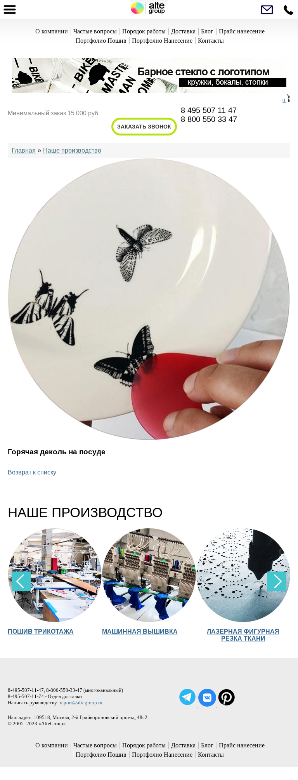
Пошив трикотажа (41, 631)
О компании (51, 31)
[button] (276, 581)
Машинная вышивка (140, 631)
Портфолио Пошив (101, 40)
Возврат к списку (32, 472)
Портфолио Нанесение (162, 40)
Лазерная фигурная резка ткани (243, 635)
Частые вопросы (95, 31)
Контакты (211, 40)
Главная (24, 150)
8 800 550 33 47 (209, 119)
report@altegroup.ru (81, 702)
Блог (207, 31)
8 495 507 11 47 (209, 110)
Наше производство (72, 150)
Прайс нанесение (242, 31)
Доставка (183, 31)
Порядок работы (144, 31)
